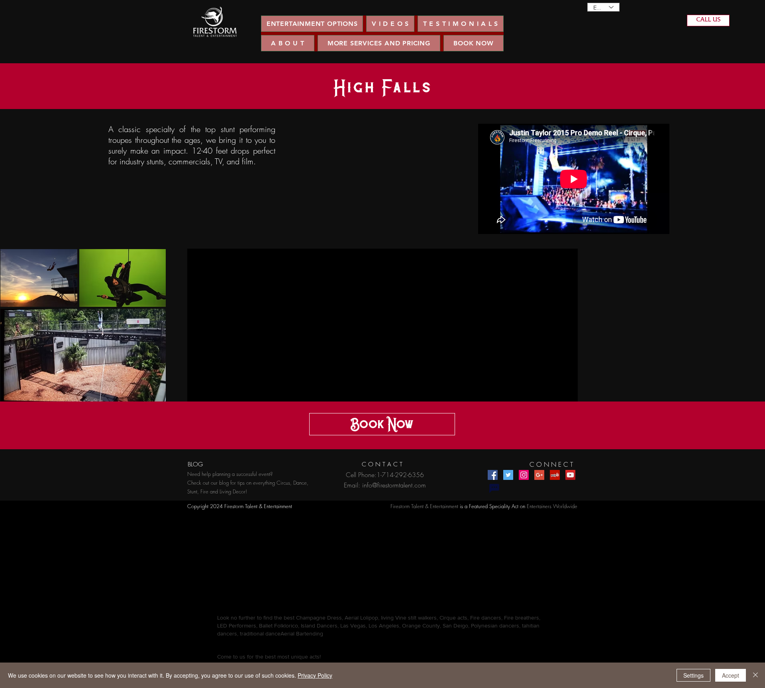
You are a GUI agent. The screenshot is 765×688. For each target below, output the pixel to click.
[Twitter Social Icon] (508, 475)
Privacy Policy (315, 675)
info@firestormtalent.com (394, 485)
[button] (390, 24)
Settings (693, 675)
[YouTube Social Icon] (570, 475)
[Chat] (494, 488)
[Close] (755, 675)
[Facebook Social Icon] (493, 475)
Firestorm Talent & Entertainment (424, 506)
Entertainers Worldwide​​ (552, 506)
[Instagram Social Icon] (524, 475)
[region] (215, 22)
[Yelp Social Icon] (555, 475)
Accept (730, 675)
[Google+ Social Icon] (539, 475)
